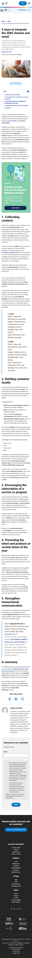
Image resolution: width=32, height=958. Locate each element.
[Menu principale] (28, 3)
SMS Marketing (16, 863)
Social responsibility (16, 900)
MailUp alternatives (16, 872)
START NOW (15, 208)
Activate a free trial (16, 854)
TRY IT (23, 3)
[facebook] (9, 699)
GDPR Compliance (16, 902)
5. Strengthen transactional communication (16, 105)
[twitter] (22, 699)
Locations (16, 897)
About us (16, 893)
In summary (7, 108)
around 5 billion (12, 121)
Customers (16, 895)
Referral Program (16, 884)
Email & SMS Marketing (16, 83)
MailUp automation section (12, 252)
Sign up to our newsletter (16, 829)
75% (22, 127)
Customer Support (16, 847)
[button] (16, 91)
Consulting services (16, 886)
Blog (8, 21)
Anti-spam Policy (16, 949)
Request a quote (16, 851)
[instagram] (20, 909)
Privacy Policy (16, 951)
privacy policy (9, 798)
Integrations (16, 865)
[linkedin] (16, 699)
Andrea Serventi (6, 52)
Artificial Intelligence (16, 868)
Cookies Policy (16, 953)
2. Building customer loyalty (12, 94)
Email (16, 861)
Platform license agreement (16, 947)
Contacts (16, 849)
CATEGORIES (22, 10)
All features (16, 870)
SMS (16, 881)
